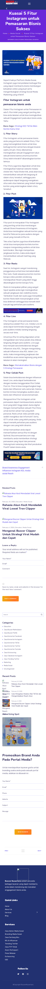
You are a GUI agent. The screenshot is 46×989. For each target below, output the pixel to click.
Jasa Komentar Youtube (12, 649)
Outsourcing (9, 956)
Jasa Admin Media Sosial (14, 931)
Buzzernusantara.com (21, 435)
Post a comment (10, 598)
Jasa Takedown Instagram (13, 656)
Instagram (18, 109)
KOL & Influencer (11, 940)
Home (5, 33)
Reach (10, 473)
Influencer (7, 348)
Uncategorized (9, 669)
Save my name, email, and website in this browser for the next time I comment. (22, 588)
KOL (19, 348)
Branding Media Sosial (13, 934)
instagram (16, 470)
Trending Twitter (11, 944)
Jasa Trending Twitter (11, 659)
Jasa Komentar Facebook (13, 636)
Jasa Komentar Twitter (12, 646)
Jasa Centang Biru (12, 937)
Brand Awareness (10, 468)
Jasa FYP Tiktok (11, 947)
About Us (8, 909)
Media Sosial (15, 33)
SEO (6, 960)
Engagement (29, 153)
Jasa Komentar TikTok (11, 643)
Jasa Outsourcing (10, 652)
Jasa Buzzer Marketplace (13, 630)
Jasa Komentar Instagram (13, 639)
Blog (6, 916)
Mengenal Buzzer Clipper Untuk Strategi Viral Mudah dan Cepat (20, 534)
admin (22, 39)
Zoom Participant (11, 950)
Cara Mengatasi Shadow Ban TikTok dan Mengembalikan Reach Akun (26, 695)
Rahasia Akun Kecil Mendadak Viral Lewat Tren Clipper (22, 506)
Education (36, 39)
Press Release (10, 953)
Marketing (7, 662)
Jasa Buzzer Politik (10, 633)
